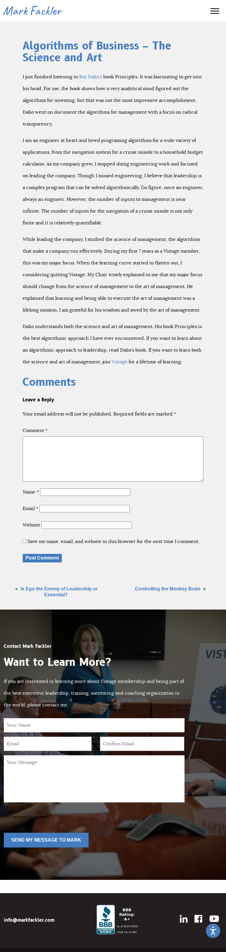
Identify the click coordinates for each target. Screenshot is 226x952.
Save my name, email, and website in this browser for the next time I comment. (114, 541)
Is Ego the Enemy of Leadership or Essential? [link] (59, 591)
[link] (213, 931)
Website (31, 525)
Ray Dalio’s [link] (90, 76)
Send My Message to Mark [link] (46, 839)
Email (30, 508)
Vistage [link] (119, 362)
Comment (35, 430)
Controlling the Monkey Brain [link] (167, 588)
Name (31, 492)
